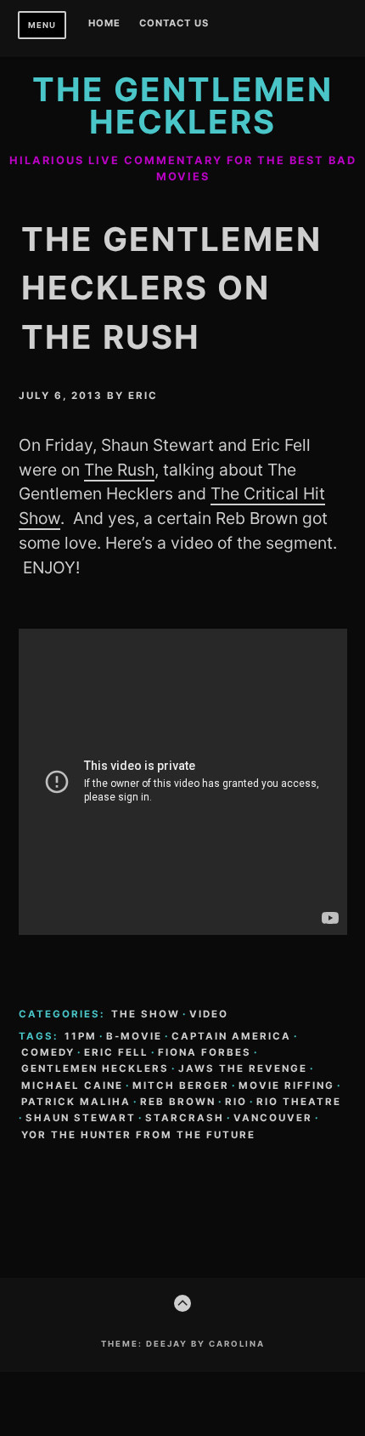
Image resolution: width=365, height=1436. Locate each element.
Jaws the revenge (242, 1068)
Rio (236, 1102)
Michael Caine (72, 1085)
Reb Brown (178, 1102)
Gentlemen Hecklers (95, 1068)
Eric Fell (116, 1052)
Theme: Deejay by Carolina (183, 1343)
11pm (81, 1036)
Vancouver (272, 1118)
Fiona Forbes (204, 1052)
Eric (143, 396)
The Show (145, 1014)
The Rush (119, 469)
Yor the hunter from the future (138, 1135)
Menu (42, 25)
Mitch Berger (180, 1085)
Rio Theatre (298, 1102)
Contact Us (174, 24)
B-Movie (134, 1036)
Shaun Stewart (80, 1118)
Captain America (231, 1036)
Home (104, 24)
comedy (48, 1052)
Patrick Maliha (76, 1102)
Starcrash (184, 1118)
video (208, 1014)
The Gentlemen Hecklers (182, 105)
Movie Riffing (286, 1085)
